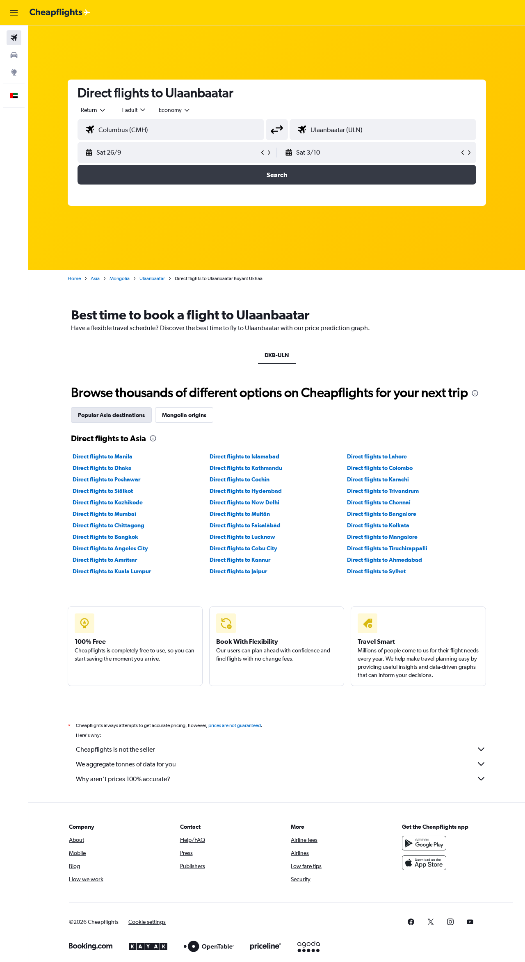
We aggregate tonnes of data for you (126, 764)
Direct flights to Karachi (378, 479)
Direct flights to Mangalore (382, 536)
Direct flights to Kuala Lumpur (112, 571)
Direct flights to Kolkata (378, 525)
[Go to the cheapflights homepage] (60, 13)
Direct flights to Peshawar (106, 479)
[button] (14, 13)
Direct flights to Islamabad (244, 456)
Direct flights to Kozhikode (108, 502)
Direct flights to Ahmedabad (384, 559)
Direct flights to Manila (102, 456)
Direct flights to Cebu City (243, 548)
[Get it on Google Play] (424, 843)
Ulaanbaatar (152, 278)
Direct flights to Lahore (377, 456)
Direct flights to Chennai (379, 502)
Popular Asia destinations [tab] (111, 415)
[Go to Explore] (14, 72)
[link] (411, 922)
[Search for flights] (14, 38)
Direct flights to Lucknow (242, 536)
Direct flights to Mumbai (104, 514)
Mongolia (120, 278)
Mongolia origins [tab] (184, 415)
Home (74, 278)
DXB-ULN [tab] (277, 355)
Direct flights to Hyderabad (246, 491)
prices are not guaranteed (234, 725)
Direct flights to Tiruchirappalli (387, 548)
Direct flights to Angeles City (110, 548)
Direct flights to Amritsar (105, 559)
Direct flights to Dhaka (102, 468)
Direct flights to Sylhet (376, 571)
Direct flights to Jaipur (238, 571)
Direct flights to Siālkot (103, 491)
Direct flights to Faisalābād (245, 525)
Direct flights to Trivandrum (383, 491)
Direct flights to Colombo (380, 468)
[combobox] (94, 110)
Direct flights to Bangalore (381, 514)
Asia (95, 278)
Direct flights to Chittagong (108, 525)
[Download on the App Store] (424, 862)
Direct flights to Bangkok (105, 536)
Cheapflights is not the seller (115, 749)
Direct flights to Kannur (240, 559)
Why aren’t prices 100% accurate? (123, 779)
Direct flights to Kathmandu (246, 468)
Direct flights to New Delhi (244, 502)
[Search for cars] (14, 55)
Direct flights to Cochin (239, 479)
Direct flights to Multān (240, 514)
